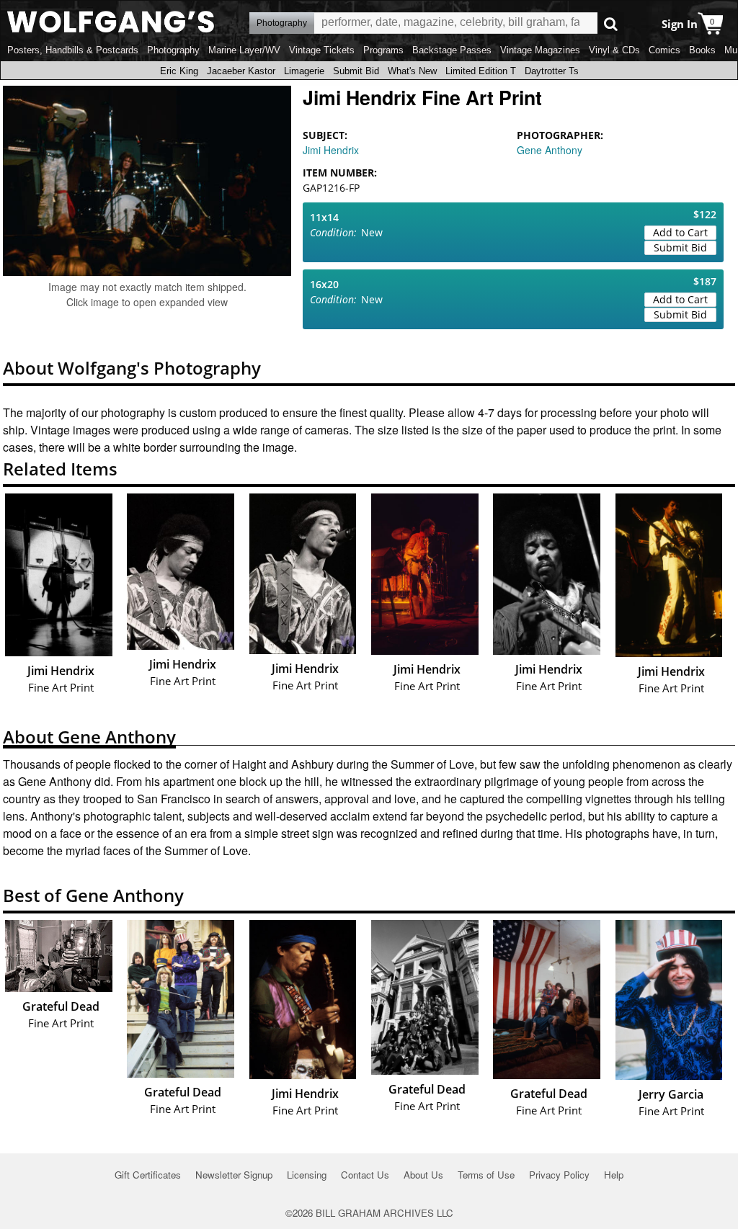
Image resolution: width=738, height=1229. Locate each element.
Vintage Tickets (322, 50)
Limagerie (304, 71)
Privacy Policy (559, 1174)
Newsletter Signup (233, 1174)
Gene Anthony (549, 150)
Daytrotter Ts (552, 71)
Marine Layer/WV (244, 50)
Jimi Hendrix (331, 150)
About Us (423, 1174)
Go (610, 23)
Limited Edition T (480, 71)
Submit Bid (356, 71)
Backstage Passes (452, 50)
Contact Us (365, 1174)
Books (702, 50)
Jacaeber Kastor (241, 71)
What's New (412, 71)
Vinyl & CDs (614, 50)
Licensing (306, 1174)
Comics (664, 50)
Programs (383, 50)
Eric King (179, 71)
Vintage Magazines (540, 50)
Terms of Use (486, 1174)
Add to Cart (680, 232)
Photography (173, 50)
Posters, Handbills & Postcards (72, 50)
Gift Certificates (148, 1174)
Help (613, 1174)
